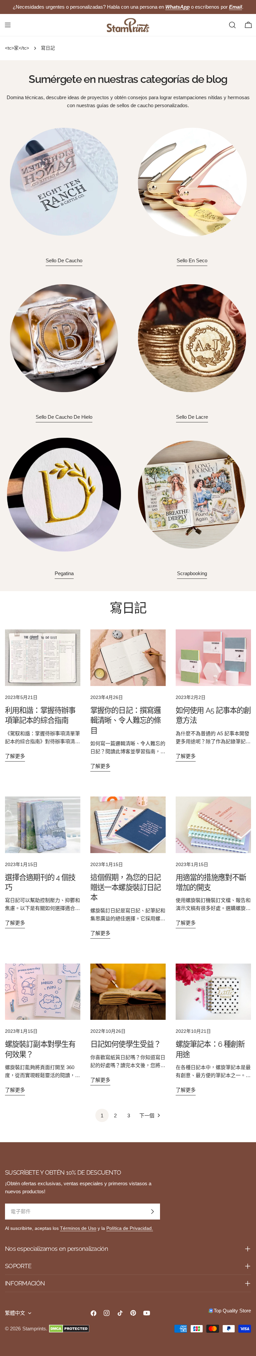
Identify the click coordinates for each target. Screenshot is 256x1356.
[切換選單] (7, 25)
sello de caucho (64, 260)
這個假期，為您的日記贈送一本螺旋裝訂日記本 (125, 887)
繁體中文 (15, 1313)
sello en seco (192, 260)
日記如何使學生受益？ (125, 1044)
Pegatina (64, 573)
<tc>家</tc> (17, 48)
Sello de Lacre (192, 417)
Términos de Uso (78, 1228)
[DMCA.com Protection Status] (69, 1329)
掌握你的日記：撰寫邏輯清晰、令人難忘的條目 (125, 720)
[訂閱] (152, 1212)
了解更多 (15, 756)
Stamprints (34, 1328)
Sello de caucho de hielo (64, 417)
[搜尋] (232, 25)
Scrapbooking (192, 573)
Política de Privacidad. (129, 1228)
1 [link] (102, 1115)
